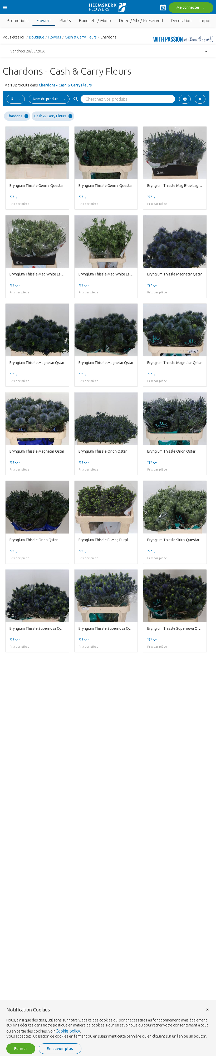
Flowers (54, 37)
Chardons (14, 116)
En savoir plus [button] (60, 1049)
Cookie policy (68, 1031)
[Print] (185, 99)
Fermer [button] (20, 1049)
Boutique (36, 37)
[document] (108, 1023)
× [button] (207, 1009)
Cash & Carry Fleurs (81, 37)
